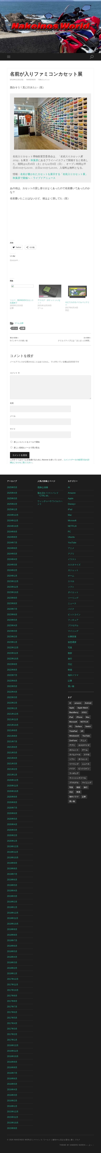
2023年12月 (12, 581)
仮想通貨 (72, 642)
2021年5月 (12, 752)
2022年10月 (12, 659)
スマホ (71, 581)
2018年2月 (12, 968)
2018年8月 (12, 935)
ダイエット (73, 592)
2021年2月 (12, 769)
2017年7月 (12, 1007)
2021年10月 (12, 725)
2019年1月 (12, 907)
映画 (70, 670)
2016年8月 (12, 1067)
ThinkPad (73, 731)
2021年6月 (12, 747)
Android (88, 703)
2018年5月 (12, 951)
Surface (78, 726)
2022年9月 (12, 664)
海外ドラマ (73, 675)
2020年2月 (12, 835)
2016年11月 (12, 1051)
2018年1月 (12, 973)
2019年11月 (12, 852)
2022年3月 (12, 697)
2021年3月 (12, 763)
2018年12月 (12, 913)
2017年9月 (12, 996)
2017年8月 (12, 1001)
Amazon (72, 493)
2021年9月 (12, 730)
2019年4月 (12, 890)
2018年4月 (12, 957)
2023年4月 (12, 625)
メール (13, 416)
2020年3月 (12, 830)
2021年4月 (12, 758)
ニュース (72, 603)
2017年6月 (12, 1012)
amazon (78, 703)
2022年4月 (12, 692)
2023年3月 (12, 631)
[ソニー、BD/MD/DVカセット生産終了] (22, 291)
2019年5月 (12, 885)
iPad (70, 509)
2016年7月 (12, 1073)
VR (82, 731)
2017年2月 (12, 1034)
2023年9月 (12, 598)
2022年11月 (12, 653)
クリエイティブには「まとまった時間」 (74, 339)
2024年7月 (12, 542)
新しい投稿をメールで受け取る (27, 448)
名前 (12, 403)
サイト (13, 429)
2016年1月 (12, 1106)
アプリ (71, 554)
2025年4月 (12, 493)
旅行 (70, 659)
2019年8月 (12, 868)
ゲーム (17, 323)
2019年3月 (12, 896)
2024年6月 (12, 548)
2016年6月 (12, 1078)
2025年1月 (12, 509)
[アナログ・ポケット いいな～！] (50, 291)
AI (69, 487)
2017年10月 (12, 990)
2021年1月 (12, 775)
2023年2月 (12, 636)
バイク (71, 609)
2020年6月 (12, 813)
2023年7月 (12, 609)
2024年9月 (12, 532)
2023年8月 (12, 603)
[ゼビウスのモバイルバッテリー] (77, 292)
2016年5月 (12, 1084)
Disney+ (72, 504)
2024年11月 (12, 520)
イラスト (72, 559)
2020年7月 (12, 808)
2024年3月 (12, 565)
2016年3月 (12, 1095)
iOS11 (84, 712)
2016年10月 (12, 1056)
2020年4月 (12, 824)
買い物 (71, 686)
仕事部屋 (72, 636)
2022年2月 (12, 703)
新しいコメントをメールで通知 (27, 442)
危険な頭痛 (42, 487)
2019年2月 (12, 902)
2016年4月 (12, 1089)
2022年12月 (12, 647)
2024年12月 (12, 515)
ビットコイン (74, 614)
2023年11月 (12, 587)
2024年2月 (12, 570)
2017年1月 (12, 1040)
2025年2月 (12, 504)
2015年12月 (12, 1111)
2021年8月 (12, 736)
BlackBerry (73, 712)
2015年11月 (12, 1117)
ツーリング (73, 598)
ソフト (71, 587)
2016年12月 (12, 1045)
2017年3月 (12, 1029)
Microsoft (72, 520)
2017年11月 (12, 984)
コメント (15, 373)
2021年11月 (12, 719)
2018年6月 (12, 946)
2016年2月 (12, 1100)
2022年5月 (12, 686)
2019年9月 (12, 863)
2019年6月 (12, 879)
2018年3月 (12, 962)
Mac (70, 515)
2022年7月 (12, 675)
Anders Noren (77, 1145)
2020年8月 (12, 802)
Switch (88, 726)
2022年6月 (12, 681)
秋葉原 (34, 160)
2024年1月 (12, 576)
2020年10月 (12, 791)
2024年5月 (12, 554)
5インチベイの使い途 (19, 339)
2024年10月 (12, 526)
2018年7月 (12, 940)
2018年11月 (12, 918)
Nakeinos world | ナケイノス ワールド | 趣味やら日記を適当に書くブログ (47, 1140)
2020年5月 (12, 819)
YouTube (72, 542)
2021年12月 (12, 714)
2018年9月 (12, 929)
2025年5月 (12, 487)
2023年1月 (12, 642)
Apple (70, 498)
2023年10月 (12, 592)
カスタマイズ (74, 565)
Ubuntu (71, 537)
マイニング (73, 631)
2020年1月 (12, 841)
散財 (70, 653)
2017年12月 (12, 979)
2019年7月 (12, 874)
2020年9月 (12, 797)
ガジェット (73, 570)
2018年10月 (12, 924)
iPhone (79, 717)
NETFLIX (72, 526)
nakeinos (31, 79)
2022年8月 (12, 670)
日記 (70, 664)
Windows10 (74, 736)
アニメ (71, 548)
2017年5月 (12, 1018)
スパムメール (74, 754)
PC (69, 532)
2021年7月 (12, 741)
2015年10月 (12, 1123)
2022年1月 (12, 708)
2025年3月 (12, 498)
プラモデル (73, 625)
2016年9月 (12, 1062)
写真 (70, 647)
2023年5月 (12, 620)
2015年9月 (12, 1128)
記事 (21, 323)
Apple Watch (83, 708)
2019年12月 (12, 846)
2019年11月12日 (17, 79)
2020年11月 (12, 786)
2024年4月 (12, 559)
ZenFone (73, 740)
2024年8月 (12, 537)
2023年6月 (12, 614)
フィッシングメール (77, 778)
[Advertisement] (50, 221)
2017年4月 (12, 1023)
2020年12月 (12, 780)
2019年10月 (12, 857)
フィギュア (73, 620)
